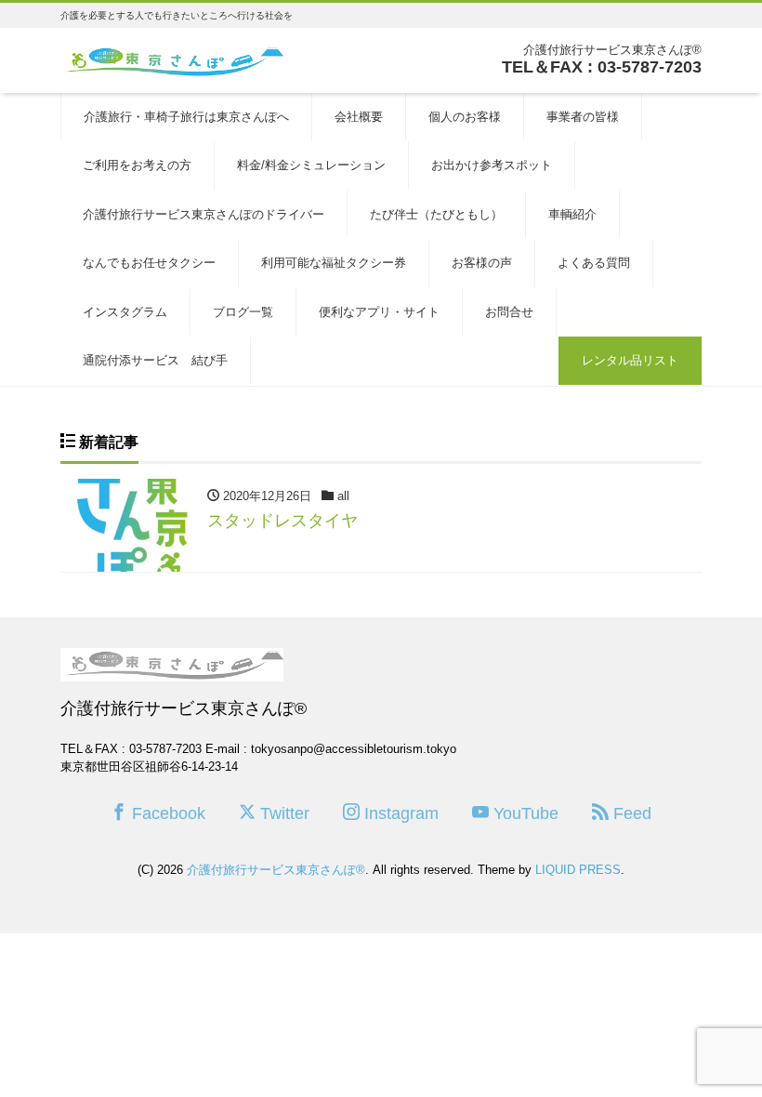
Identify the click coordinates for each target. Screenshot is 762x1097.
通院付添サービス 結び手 (155, 360)
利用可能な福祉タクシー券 (333, 263)
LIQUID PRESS (578, 870)
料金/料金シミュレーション (311, 165)
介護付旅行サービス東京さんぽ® (276, 870)
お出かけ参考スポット (491, 165)
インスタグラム (125, 312)
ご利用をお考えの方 (137, 165)
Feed (630, 813)
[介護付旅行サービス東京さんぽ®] (171, 59)
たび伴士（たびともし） (436, 214)
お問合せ (509, 312)
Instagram (399, 813)
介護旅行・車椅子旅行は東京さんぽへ (186, 117)
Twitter (282, 813)
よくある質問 (594, 263)
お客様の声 (482, 263)
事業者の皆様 (582, 117)
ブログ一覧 (243, 312)
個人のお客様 (464, 117)
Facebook (166, 813)
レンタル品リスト (630, 360)
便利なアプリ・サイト (379, 312)
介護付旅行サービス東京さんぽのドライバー (203, 214)
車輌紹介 (572, 214)
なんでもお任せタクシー (149, 263)
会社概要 (359, 117)
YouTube (523, 813)
